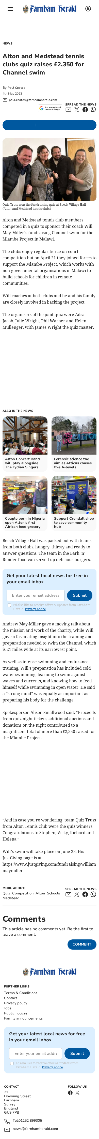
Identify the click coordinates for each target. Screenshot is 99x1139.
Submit (80, 595)
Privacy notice (35, 609)
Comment (82, 944)
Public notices (15, 1013)
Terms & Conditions (20, 993)
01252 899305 (30, 1121)
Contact (10, 998)
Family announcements (23, 1018)
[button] (10, 9)
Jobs (7, 1008)
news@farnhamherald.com (35, 1129)
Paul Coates (16, 88)
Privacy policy (15, 1003)
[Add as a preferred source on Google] (50, 108)
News (7, 43)
